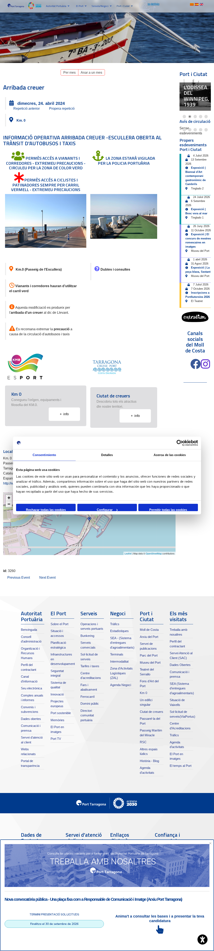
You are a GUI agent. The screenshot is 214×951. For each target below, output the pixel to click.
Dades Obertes (180, 665)
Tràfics (114, 624)
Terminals (116, 654)
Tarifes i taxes (89, 666)
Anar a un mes (91, 72)
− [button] (9, 504)
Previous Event (18, 577)
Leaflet (128, 553)
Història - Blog (149, 761)
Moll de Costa (149, 629)
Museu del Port (150, 662)
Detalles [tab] (107, 455)
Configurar (105, 509)
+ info (64, 414)
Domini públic (89, 703)
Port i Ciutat (123, 6)
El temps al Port (180, 765)
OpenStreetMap (154, 553)
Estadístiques (119, 631)
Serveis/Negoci (100, 6)
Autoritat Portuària (56, 6)
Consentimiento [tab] (44, 455)
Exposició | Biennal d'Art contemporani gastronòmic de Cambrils (195, 176)
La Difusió (193, 102)
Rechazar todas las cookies (46, 509)
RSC (143, 742)
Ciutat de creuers (151, 711)
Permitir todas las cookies (168, 509)
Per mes (69, 72)
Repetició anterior (26, 108)
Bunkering (87, 635)
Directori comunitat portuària (87, 715)
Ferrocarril (87, 696)
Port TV (56, 738)
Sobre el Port (59, 624)
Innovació (57, 694)
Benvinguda (29, 629)
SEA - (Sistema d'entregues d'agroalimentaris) (122, 642)
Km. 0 (21, 120)
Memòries (57, 720)
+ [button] (9, 497)
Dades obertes (31, 719)
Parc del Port (149, 655)
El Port (79, 6)
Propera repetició (62, 108)
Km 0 (143, 693)
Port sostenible (61, 713)
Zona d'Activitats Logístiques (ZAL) (121, 673)
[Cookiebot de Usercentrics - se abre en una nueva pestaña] (179, 443)
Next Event (47, 577)
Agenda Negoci (120, 685)
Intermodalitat (119, 661)
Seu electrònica (31, 688)
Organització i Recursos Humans (30, 653)
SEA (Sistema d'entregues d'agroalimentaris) (182, 688)
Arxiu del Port (149, 637)
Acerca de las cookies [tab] (170, 455)
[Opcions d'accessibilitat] (202, 939)
